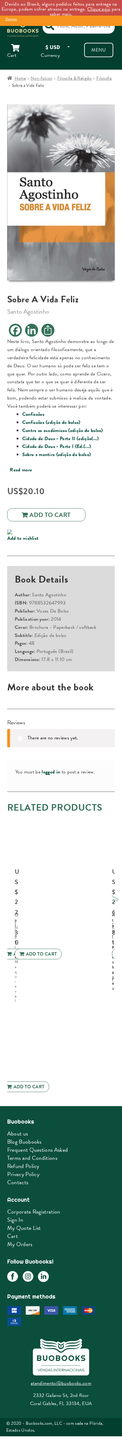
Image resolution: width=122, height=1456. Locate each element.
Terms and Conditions (32, 1158)
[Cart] (20, 48)
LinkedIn (43, 1276)
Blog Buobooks (24, 1141)
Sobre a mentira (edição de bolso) (56, 454)
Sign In (15, 1219)
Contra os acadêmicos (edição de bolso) (62, 430)
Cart (12, 1236)
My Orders (20, 1244)
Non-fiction (42, 78)
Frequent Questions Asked (37, 1149)
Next (115, 898)
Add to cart (49, 514)
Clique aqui (98, 9)
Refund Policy (23, 1166)
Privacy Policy (23, 1174)
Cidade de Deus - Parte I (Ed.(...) (56, 446)
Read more (21, 470)
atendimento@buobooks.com (61, 1383)
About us (17, 1133)
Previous (6, 898)
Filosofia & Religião (74, 78)
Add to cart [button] (41, 954)
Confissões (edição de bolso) (51, 422)
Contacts (17, 1182)
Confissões (33, 414)
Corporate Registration (33, 1211)
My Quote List (24, 1228)
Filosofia (104, 78)
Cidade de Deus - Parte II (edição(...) (60, 438)
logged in (51, 772)
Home (20, 78)
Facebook (12, 1276)
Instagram (28, 1276)
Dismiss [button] (11, 19)
